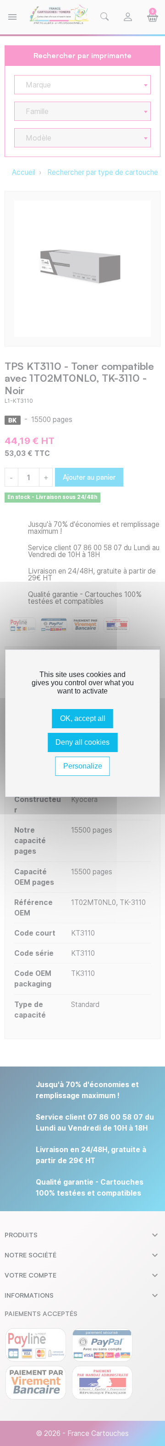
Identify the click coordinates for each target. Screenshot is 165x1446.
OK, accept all (82, 718)
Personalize (82, 766)
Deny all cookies (82, 742)
